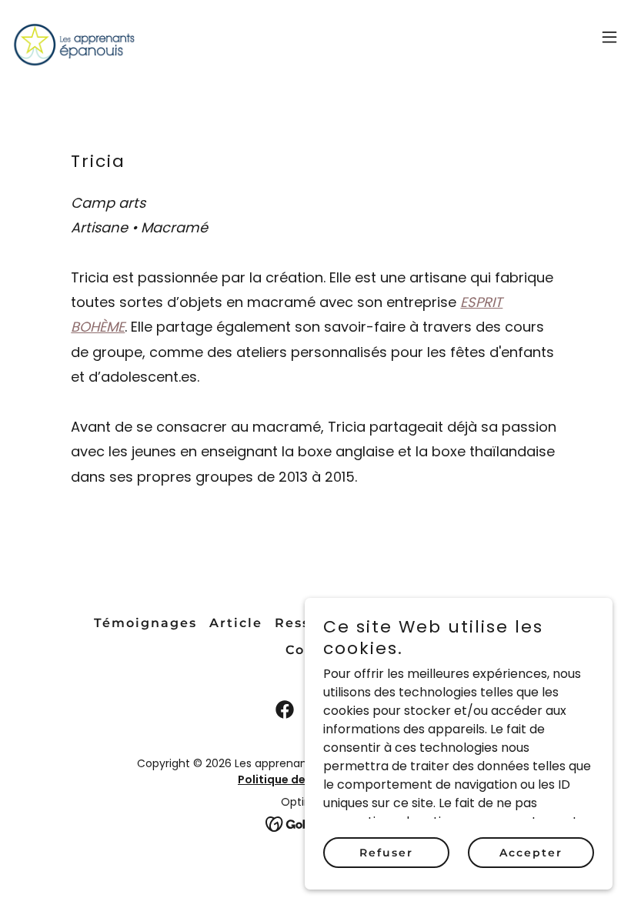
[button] (609, 37)
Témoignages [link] (145, 623)
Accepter (531, 853)
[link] (73, 37)
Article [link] (235, 623)
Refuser (386, 853)
